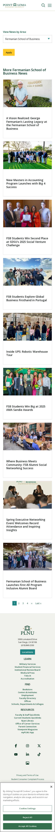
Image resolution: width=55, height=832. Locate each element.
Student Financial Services (27, 667)
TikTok (39, 754)
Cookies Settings (27, 808)
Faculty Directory (27, 698)
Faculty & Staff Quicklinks (27, 714)
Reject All (27, 817)
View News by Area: (14, 32)
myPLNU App (27, 732)
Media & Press (28, 672)
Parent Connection (27, 726)
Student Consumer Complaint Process (27, 779)
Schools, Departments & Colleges (27, 704)
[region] (27, 807)
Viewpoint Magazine (28, 729)
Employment (28, 695)
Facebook (16, 745)
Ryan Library (27, 720)
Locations (27, 652)
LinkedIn (27, 754)
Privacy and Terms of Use (27, 775)
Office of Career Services (27, 723)
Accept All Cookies (27, 826)
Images (27, 763)
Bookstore (27, 689)
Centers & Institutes (27, 692)
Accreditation (27, 678)
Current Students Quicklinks (27, 717)
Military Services (27, 664)
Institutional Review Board (27, 669)
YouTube (16, 754)
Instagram (27, 745)
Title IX (27, 675)
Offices (27, 701)
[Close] (51, 786)
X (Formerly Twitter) (39, 745)
